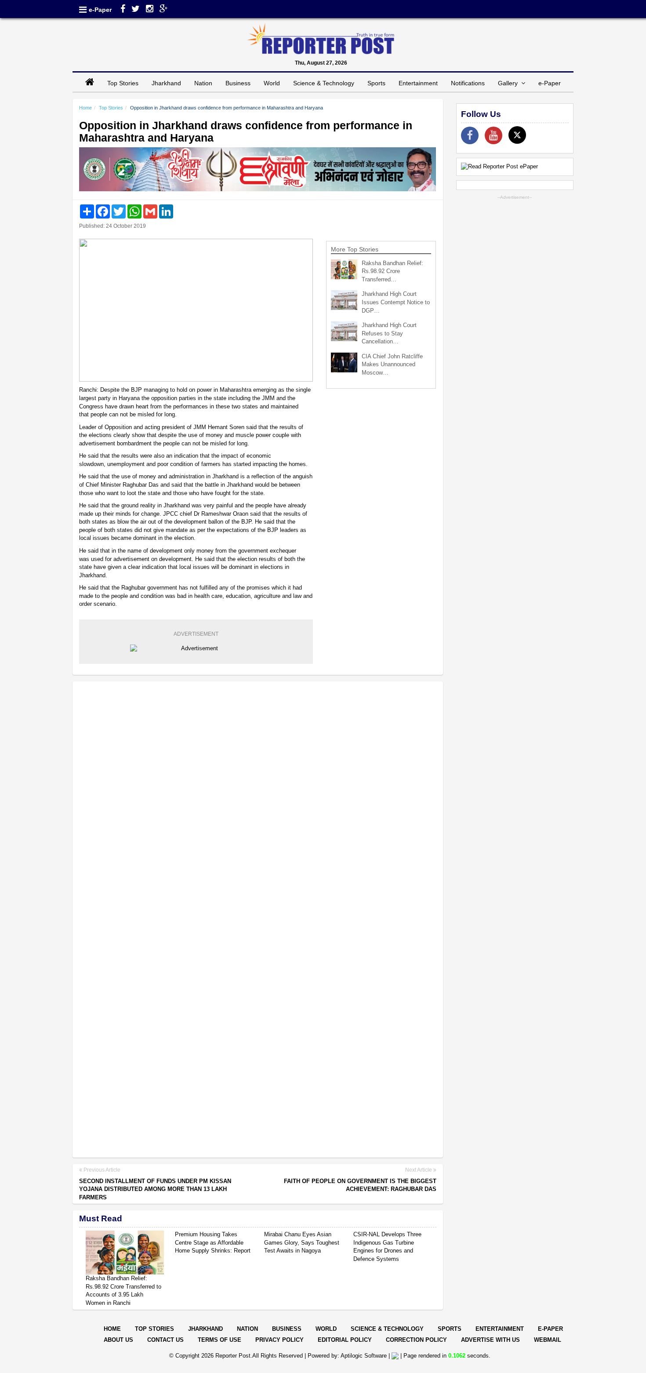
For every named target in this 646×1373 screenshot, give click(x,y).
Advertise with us (490, 1340)
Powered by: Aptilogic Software (347, 1355)
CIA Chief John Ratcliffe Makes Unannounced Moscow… (392, 364)
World (272, 83)
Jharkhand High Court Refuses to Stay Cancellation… (389, 333)
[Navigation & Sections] (83, 9)
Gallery (509, 83)
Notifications (468, 83)
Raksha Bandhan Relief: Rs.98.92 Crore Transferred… (392, 271)
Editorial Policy (345, 1340)
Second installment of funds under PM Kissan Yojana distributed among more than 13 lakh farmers (155, 1189)
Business (237, 83)
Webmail (547, 1340)
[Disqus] (257, 801)
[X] (517, 135)
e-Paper (100, 9)
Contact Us (165, 1340)
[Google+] (163, 9)
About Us (118, 1340)
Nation (203, 83)
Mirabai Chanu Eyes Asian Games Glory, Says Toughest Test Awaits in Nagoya (301, 1242)
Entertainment (418, 83)
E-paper (550, 1329)
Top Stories (122, 83)
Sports (376, 83)
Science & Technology (323, 83)
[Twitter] (135, 9)
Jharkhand (166, 83)
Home (85, 107)
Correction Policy (416, 1340)
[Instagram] (150, 9)
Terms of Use (219, 1340)
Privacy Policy (279, 1340)
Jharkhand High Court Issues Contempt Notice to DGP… (396, 302)
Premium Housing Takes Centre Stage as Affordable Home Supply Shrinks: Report (212, 1242)
